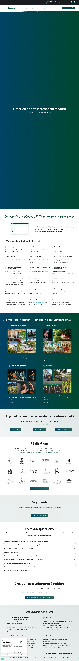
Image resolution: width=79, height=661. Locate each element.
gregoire (49, 1)
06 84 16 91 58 (64, 2)
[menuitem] (25, 8)
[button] (39, 541)
